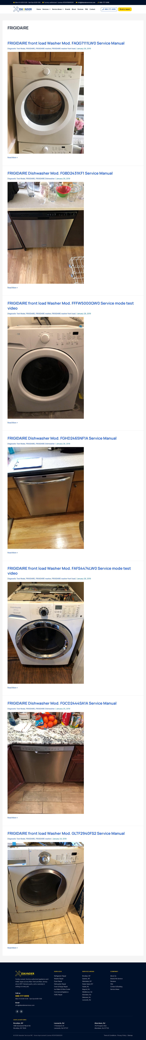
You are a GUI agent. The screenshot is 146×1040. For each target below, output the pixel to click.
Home (39, 9)
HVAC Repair (58, 995)
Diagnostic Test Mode (16, 49)
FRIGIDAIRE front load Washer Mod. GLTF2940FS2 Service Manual (66, 833)
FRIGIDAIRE (30, 49)
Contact (92, 9)
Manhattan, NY (87, 981)
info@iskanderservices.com (86, 2)
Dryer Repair (58, 981)
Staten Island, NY (87, 984)
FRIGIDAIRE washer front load (63, 49)
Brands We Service (116, 979)
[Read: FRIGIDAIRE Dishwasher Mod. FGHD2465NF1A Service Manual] (46, 498)
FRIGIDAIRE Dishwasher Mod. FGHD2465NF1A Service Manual (62, 438)
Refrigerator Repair (60, 976)
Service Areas (57, 9)
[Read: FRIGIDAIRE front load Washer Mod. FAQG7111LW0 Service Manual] (46, 103)
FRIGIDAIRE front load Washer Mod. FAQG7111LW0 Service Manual (66, 43)
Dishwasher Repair (60, 984)
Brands (67, 9)
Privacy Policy (121, 1035)
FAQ (86, 9)
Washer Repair (58, 979)
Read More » (13, 157)
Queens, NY (86, 979)
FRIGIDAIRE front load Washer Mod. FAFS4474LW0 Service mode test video (69, 571)
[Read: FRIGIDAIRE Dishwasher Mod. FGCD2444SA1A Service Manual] (46, 763)
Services (45, 9)
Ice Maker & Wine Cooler (62, 989)
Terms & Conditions (110, 1035)
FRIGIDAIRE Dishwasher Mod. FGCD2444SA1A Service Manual (62, 703)
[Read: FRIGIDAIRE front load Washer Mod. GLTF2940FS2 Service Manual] (46, 893)
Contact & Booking (116, 987)
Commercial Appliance (61, 992)
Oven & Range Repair (61, 987)
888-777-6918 (104, 2)
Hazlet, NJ (85, 987)
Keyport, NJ (86, 989)
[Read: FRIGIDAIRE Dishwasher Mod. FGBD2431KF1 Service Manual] (46, 233)
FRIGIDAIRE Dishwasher (45, 179)
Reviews (80, 9)
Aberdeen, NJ (86, 995)
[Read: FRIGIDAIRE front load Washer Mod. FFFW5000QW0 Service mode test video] (46, 368)
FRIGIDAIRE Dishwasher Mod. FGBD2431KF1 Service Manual (60, 173)
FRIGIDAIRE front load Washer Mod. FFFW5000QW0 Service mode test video (71, 306)
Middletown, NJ (87, 992)
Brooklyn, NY (86, 976)
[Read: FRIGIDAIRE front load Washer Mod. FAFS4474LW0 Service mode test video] (46, 633)
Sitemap (130, 1035)
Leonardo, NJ (86, 1000)
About (74, 9)
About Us (113, 976)
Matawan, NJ (86, 997)
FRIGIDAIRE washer (43, 49)
